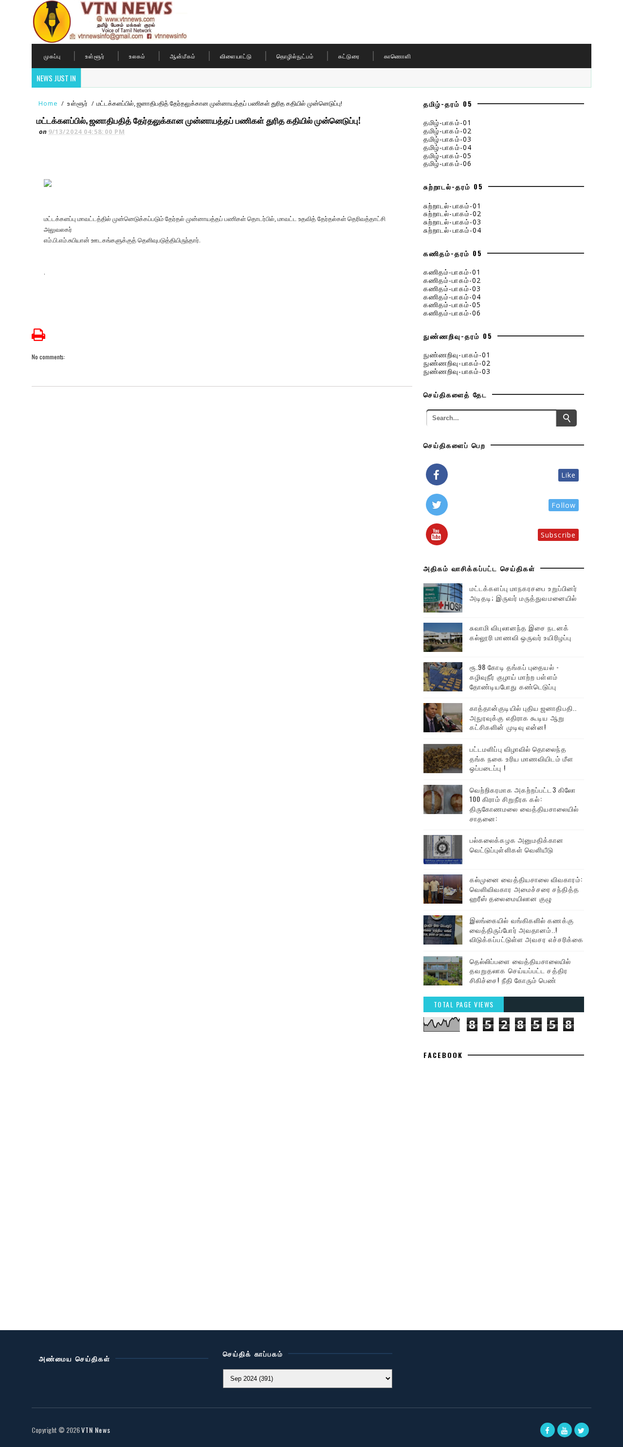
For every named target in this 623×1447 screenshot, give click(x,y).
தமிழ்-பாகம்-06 (447, 163)
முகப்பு (52, 56)
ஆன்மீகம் (183, 56)
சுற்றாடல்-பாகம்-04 (452, 230)
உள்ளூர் (95, 56)
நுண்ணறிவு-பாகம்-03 (457, 371)
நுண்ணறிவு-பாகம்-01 (457, 354)
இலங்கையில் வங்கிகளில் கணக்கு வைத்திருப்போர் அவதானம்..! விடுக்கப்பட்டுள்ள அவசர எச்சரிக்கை (527, 929)
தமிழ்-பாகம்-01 (447, 122)
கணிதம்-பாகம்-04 (452, 296)
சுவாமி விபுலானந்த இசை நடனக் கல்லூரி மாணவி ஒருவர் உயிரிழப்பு (520, 632)
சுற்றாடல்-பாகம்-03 (452, 221)
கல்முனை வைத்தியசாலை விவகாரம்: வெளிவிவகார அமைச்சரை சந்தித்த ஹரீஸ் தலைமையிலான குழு (526, 888)
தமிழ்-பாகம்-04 (447, 147)
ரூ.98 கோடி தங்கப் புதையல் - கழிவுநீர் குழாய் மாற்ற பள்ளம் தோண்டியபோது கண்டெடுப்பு (514, 676)
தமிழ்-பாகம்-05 (447, 155)
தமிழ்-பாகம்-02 (447, 130)
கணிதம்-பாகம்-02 (452, 280)
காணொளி (397, 56)
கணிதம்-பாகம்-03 (452, 288)
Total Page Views (464, 1004)
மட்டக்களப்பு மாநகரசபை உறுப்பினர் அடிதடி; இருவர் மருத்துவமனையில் (523, 593)
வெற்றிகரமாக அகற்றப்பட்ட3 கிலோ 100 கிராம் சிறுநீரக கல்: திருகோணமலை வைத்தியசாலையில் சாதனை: (524, 803)
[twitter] (581, 1430)
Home (48, 103)
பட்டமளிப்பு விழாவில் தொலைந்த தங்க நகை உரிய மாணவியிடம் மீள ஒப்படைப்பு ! (521, 758)
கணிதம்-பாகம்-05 (452, 304)
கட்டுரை (349, 56)
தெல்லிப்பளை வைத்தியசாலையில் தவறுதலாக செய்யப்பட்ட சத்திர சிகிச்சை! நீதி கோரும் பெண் (520, 970)
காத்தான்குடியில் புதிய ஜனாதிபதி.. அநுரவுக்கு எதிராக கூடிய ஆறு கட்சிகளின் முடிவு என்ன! (523, 717)
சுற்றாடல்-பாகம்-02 (452, 213)
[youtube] (564, 1430)
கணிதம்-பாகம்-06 (452, 312)
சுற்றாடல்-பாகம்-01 (452, 205)
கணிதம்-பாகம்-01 (452, 272)
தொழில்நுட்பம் (295, 56)
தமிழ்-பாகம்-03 (447, 139)
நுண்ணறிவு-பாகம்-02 (457, 363)
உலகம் (137, 56)
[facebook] (547, 1430)
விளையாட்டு (236, 56)
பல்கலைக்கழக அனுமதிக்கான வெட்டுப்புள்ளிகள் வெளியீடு (517, 844)
